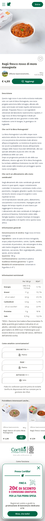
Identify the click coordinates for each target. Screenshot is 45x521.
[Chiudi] (22, 468)
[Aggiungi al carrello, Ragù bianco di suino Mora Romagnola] (21, 437)
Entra (37, 4)
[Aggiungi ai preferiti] (40, 58)
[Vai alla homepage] (9, 4)
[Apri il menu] (4, 4)
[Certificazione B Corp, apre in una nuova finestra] (31, 450)
